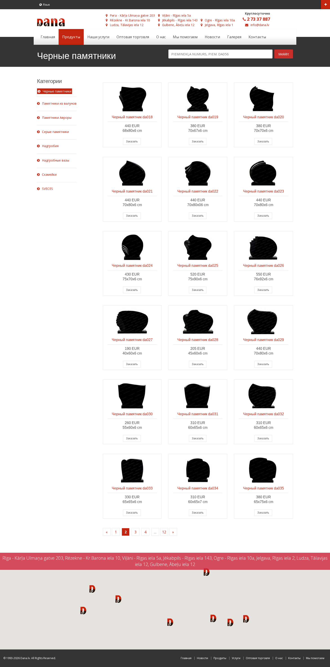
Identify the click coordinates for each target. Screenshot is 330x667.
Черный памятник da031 (197, 414)
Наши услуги (98, 36)
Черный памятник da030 (132, 414)
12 (164, 532)
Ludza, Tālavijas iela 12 (126, 25)
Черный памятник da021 (132, 191)
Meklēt (283, 54)
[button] (92, 589)
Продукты (71, 36)
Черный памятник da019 (197, 117)
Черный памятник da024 (132, 265)
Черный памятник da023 (263, 191)
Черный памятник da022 (197, 191)
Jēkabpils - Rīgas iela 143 (180, 20)
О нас (161, 36)
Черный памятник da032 (263, 414)
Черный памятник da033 (132, 488)
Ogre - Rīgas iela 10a (220, 20)
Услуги (236, 658)
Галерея (234, 36)
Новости (212, 36)
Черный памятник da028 (197, 340)
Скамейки (49, 174)
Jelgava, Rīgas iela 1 (219, 25)
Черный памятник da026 (263, 265)
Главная (48, 36)
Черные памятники (57, 91)
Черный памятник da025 (197, 265)
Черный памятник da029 (263, 340)
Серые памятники (55, 132)
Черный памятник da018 (132, 117)
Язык (46, 4)
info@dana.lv (260, 25)
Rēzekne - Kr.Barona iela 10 (130, 20)
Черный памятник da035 (263, 488)
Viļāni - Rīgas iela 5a (176, 15)
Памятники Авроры (56, 117)
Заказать (132, 141)
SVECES (47, 188)
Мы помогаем (185, 36)
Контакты (257, 36)
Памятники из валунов (59, 103)
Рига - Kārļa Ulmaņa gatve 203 (132, 15)
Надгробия (50, 146)
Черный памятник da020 (263, 117)
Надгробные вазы (55, 160)
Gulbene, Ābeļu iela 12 (178, 25)
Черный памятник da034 (197, 488)
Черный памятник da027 (132, 340)
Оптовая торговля (133, 36)
